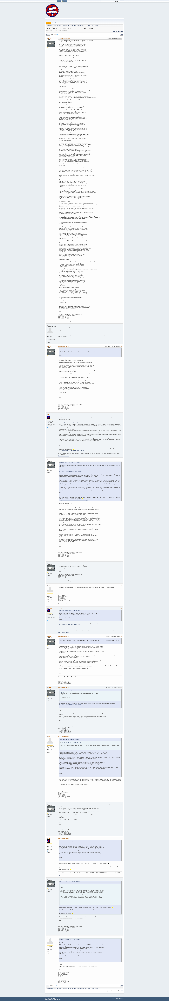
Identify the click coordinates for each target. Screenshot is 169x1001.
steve (49, 38)
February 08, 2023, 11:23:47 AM (63, 324)
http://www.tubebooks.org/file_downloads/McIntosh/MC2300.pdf (72, 450)
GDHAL (50, 415)
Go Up (47, 985)
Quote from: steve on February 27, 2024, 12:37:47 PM (69, 841)
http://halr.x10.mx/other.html (63, 455)
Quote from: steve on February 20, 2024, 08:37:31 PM (69, 610)
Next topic (120, 31)
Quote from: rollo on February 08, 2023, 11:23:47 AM (69, 349)
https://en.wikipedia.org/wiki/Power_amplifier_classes (69, 422)
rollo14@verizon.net (67, 334)
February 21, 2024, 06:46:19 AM (63, 585)
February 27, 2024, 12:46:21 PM (63, 838)
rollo (49, 325)
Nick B (49, 585)
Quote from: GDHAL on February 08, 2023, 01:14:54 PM (70, 462)
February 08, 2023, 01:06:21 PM (63, 346)
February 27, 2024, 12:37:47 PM (63, 803)
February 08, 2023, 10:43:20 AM (64, 38)
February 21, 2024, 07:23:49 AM (63, 608)
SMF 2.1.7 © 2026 (48, 998)
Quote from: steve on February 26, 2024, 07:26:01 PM (69, 739)
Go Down (48, 34)
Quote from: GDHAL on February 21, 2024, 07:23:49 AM (70, 690)
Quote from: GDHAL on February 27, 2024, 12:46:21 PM (70, 881)
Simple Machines (54, 998)
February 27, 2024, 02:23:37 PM (63, 936)
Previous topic (114, 31)
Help (113, 998)
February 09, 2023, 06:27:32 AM (63, 459)
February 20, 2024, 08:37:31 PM (63, 562)
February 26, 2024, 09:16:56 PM (63, 736)
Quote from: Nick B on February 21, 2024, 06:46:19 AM (70, 638)
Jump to (105, 990)
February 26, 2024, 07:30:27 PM (63, 687)
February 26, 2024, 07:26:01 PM (63, 636)
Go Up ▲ (122, 998)
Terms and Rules (117, 998)
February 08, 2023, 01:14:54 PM (63, 414)
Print (121, 34)
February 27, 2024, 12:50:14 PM (63, 879)
